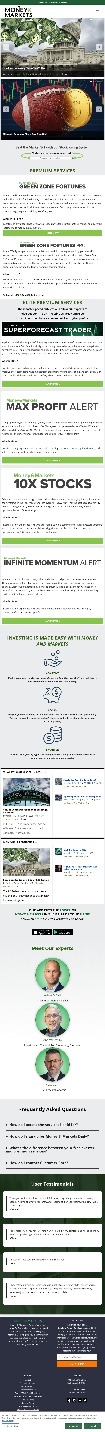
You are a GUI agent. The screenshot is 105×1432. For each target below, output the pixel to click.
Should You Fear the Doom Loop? (79, 780)
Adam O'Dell (72, 783)
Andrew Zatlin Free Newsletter (28, 1396)
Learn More (52, 383)
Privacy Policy (28, 1399)
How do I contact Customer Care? (38, 1163)
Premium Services (28, 1383)
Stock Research (28, 1386)
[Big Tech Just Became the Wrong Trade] (58, 798)
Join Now (52, 233)
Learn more (32, 1344)
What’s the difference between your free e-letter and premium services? (50, 1149)
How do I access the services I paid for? (43, 1124)
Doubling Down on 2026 (74, 850)
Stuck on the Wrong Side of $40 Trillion (24, 68)
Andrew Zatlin (19, 74)
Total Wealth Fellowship (58, 2)
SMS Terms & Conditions (28, 1409)
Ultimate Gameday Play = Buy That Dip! (25, 134)
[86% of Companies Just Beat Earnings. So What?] (26, 792)
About (28, 1379)
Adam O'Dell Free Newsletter (28, 1393)
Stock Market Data (28, 1389)
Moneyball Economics (52, 74)
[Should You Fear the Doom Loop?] (58, 781)
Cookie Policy (28, 1403)
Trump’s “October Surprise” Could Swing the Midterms (80, 868)
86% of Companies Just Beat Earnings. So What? (25, 811)
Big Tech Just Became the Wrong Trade (82, 796)
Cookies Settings (11, 1426)
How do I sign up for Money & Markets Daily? (49, 1136)
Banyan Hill (42, 2)
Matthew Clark (12, 815)
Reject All (92, 1426)
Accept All (73, 1426)
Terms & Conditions (28, 1406)
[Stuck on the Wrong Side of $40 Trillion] (26, 862)
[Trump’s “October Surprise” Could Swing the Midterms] (58, 868)
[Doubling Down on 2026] (58, 851)
